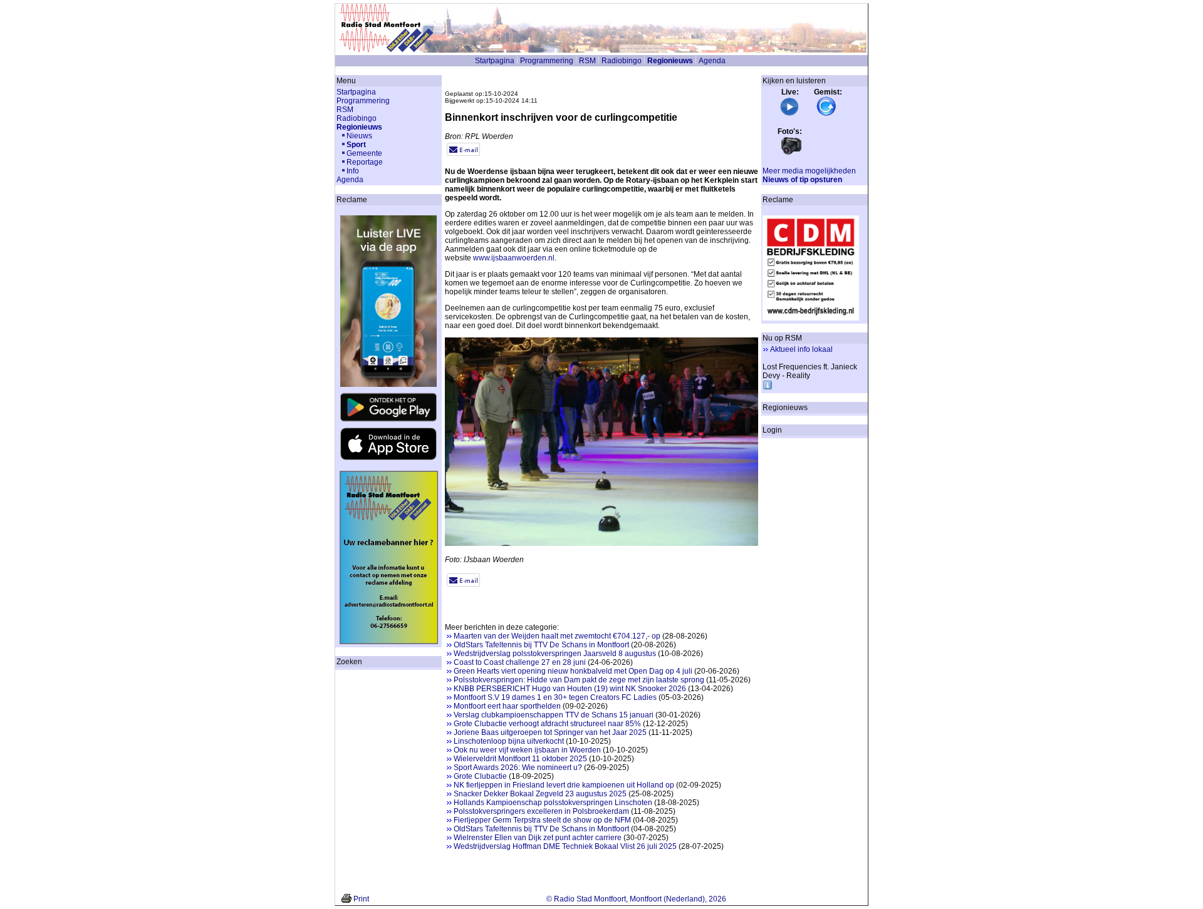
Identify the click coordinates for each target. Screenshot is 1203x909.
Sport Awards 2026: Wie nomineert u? (518, 767)
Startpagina (494, 60)
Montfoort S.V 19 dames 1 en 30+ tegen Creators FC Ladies (555, 697)
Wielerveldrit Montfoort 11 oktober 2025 (520, 758)
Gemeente (364, 153)
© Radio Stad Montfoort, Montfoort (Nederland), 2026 (636, 899)
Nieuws (359, 135)
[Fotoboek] (791, 153)
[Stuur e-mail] (463, 153)
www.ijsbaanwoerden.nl (514, 258)
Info (352, 171)
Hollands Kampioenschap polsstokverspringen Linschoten (553, 802)
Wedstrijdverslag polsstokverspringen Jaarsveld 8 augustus (555, 653)
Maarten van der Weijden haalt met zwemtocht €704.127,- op (557, 636)
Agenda (712, 60)
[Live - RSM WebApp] (789, 114)
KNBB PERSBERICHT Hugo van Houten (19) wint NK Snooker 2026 (570, 688)
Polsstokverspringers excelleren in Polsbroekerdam (541, 811)
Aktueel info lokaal (801, 349)
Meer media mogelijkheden (809, 171)
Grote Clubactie (480, 776)
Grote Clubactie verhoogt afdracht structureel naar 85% (547, 723)
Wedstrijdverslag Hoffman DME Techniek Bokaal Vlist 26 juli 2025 (565, 846)
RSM (587, 60)
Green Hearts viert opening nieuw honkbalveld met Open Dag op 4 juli (573, 671)
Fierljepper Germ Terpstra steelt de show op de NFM (542, 820)
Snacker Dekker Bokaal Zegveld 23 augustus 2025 (540, 793)
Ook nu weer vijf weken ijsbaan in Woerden (527, 750)
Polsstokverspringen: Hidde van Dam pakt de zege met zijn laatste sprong (579, 679)
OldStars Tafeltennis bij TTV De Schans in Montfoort (541, 644)
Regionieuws (670, 60)
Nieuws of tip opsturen (802, 179)
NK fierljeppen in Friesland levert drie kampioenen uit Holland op (564, 785)
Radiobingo (622, 60)
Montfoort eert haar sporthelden (507, 706)
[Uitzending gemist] (826, 114)
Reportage (364, 162)
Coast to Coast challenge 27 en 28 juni (520, 662)
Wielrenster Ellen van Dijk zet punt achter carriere (538, 837)
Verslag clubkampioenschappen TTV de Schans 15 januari (554, 715)
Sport (356, 144)
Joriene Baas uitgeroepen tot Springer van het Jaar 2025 (550, 732)
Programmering (546, 60)
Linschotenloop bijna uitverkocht (509, 741)
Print (361, 899)
